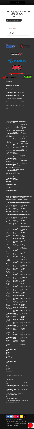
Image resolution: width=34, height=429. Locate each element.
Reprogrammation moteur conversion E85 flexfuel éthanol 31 (18, 231)
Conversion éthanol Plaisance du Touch (23, 127)
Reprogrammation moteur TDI (15, 95)
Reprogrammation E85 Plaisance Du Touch (18, 145)
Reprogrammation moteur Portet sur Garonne (11, 173)
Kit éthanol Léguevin (23, 154)
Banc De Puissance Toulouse (14, 375)
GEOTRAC (11, 32)
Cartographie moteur (12, 89)
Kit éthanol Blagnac (23, 137)
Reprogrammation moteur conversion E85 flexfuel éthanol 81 (18, 242)
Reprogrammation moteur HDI (15, 92)
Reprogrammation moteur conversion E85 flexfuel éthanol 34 (25, 255)
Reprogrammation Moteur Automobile (13, 378)
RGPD (7, 108)
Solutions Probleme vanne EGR (15, 102)
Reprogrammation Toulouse (18, 126)
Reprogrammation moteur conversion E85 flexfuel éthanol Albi (17, 401)
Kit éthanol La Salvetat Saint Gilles (23, 148)
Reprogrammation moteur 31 (11, 191)
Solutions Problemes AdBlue (14, 98)
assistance (30, 425)
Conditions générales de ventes (15, 105)
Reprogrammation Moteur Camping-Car (16, 382)
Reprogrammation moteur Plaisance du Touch (11, 128)
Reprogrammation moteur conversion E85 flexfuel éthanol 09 (18, 288)
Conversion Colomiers (23, 132)
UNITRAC (11, 34)
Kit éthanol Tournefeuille (24, 142)
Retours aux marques (13, 20)
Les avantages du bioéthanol (23, 161)
